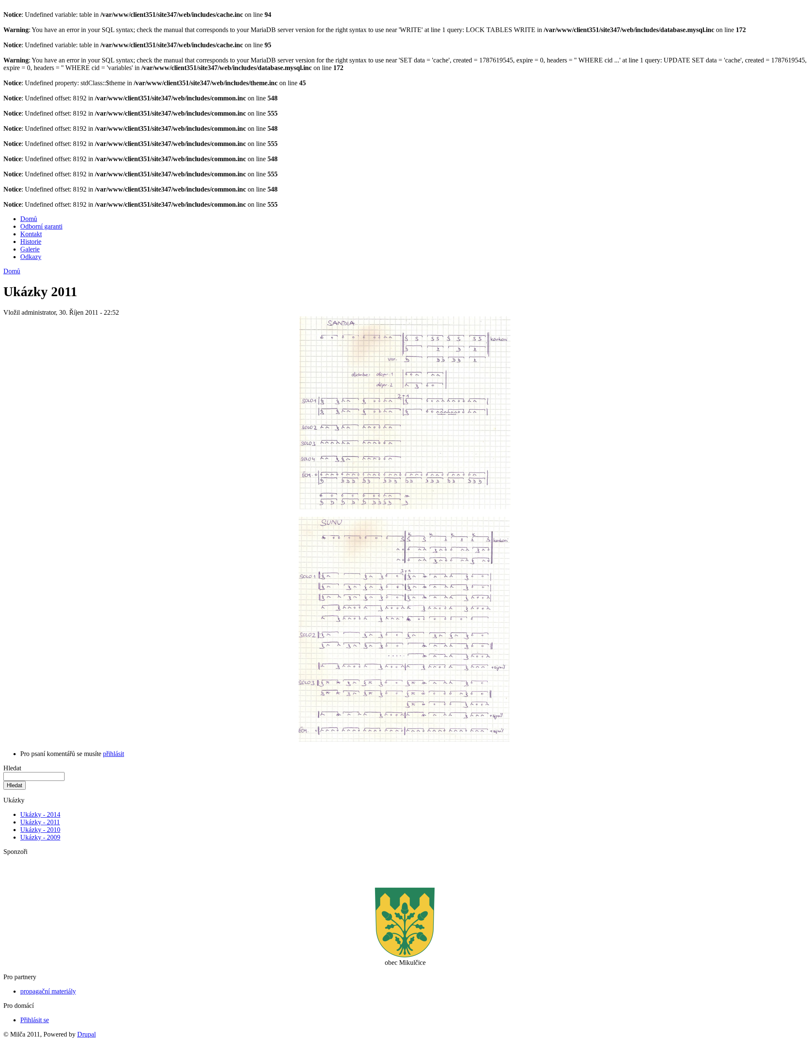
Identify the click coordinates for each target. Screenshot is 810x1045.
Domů (28, 218)
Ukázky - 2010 (40, 829)
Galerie (30, 249)
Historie (30, 241)
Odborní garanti (41, 226)
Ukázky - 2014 (40, 814)
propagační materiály (48, 991)
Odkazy (30, 256)
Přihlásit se (34, 1019)
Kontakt (31, 234)
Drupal (86, 1034)
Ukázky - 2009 (40, 837)
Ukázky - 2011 (40, 822)
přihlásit (113, 753)
